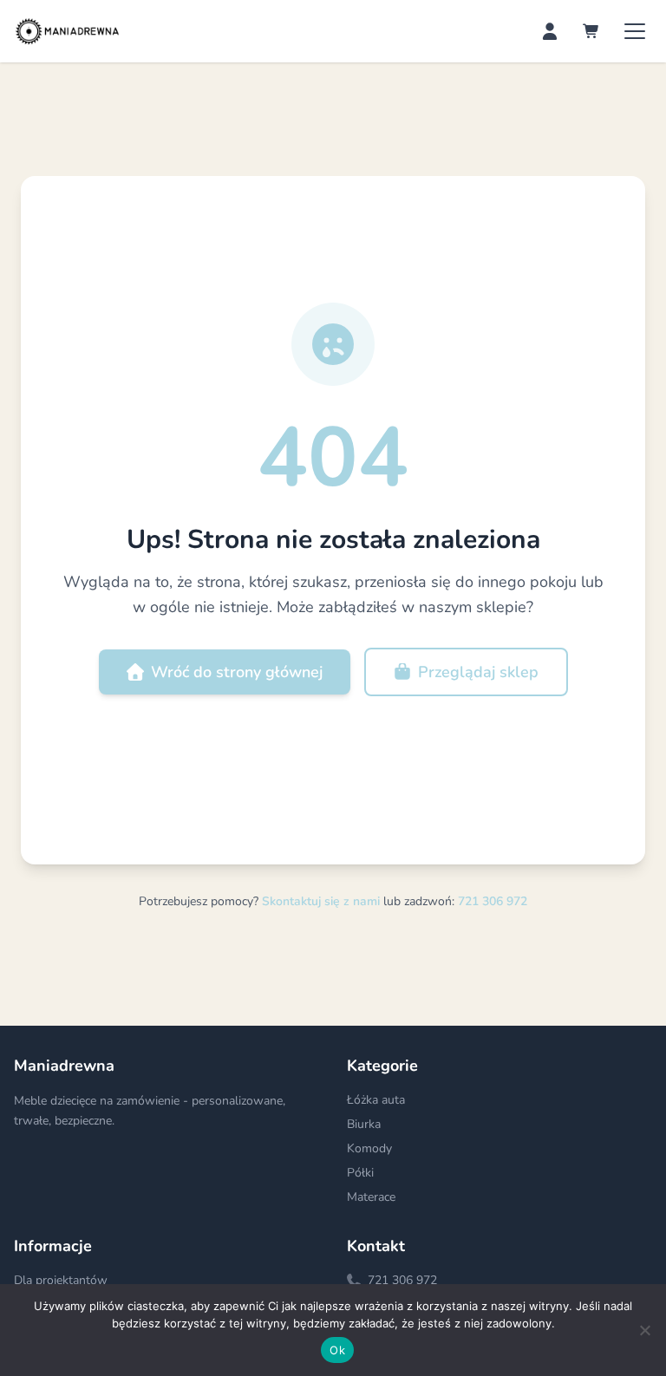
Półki (360, 1172)
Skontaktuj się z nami (322, 901)
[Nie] (644, 1330)
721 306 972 (492, 901)
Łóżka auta (376, 1100)
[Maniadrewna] (67, 31)
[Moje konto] (549, 31)
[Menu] (634, 31)
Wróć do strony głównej (237, 672)
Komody (369, 1148)
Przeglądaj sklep (478, 672)
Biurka (364, 1124)
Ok (337, 1350)
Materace (371, 1197)
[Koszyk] (591, 31)
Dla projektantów (61, 1280)
